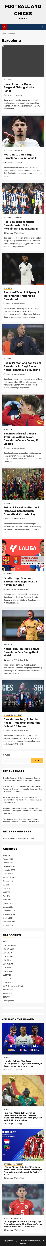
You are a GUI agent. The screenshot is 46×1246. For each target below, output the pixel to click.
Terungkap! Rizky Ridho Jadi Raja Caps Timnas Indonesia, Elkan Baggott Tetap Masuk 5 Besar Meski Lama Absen (22, 810)
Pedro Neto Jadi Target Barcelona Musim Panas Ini (21, 156)
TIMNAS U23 (7, 997)
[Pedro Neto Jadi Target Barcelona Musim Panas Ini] (23, 131)
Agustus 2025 (8, 881)
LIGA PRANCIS (8, 968)
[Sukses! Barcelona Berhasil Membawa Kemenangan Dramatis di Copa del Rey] (23, 484)
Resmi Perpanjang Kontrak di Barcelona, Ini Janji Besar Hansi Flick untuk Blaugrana (22, 366)
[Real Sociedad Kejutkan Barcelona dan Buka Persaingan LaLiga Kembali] (23, 198)
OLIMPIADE (7, 975)
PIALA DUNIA (8, 979)
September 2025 (9, 877)
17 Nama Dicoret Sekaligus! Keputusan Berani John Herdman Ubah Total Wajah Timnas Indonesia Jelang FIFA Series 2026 (22, 799)
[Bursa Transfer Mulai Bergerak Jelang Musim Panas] (23, 61)
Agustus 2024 (8, 925)
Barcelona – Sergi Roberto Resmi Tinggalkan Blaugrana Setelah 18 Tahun (22, 723)
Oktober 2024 (8, 918)
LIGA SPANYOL (17, 150)
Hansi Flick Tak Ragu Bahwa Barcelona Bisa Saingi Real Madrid (21, 652)
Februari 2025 (8, 903)
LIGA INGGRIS (8, 150)
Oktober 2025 (8, 874)
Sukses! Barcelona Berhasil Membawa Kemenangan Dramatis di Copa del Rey (21, 511)
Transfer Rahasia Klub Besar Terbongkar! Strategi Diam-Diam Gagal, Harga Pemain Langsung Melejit (23, 1063)
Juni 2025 (6, 889)
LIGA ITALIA (7, 960)
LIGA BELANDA (8, 949)
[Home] (4, 27)
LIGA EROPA (7, 80)
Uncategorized (8, 1001)
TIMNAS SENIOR (9, 990)
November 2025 (9, 870)
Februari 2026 (8, 859)
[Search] (42, 27)
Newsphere (34, 1240)
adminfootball (20, 233)
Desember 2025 (9, 866)
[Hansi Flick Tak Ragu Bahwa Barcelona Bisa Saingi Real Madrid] (23, 625)
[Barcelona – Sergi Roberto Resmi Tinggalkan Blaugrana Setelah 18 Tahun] (23, 696)
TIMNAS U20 (7, 993)
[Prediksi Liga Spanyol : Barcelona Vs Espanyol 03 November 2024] (23, 555)
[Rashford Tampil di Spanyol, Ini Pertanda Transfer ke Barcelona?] (23, 269)
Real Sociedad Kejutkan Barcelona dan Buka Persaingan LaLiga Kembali (21, 225)
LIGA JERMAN (8, 964)
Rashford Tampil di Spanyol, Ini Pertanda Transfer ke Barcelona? (22, 296)
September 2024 (9, 922)
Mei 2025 (6, 892)
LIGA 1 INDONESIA (9, 945)
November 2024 (9, 914)
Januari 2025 (8, 907)
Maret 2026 (7, 855)
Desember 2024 (9, 911)
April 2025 (6, 896)
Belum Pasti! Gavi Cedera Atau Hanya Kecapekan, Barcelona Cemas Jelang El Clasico (21, 438)
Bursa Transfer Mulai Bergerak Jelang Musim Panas (19, 87)
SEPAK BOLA (18, 217)
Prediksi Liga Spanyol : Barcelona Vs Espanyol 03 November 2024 (20, 582)
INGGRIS (6, 942)
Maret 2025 (7, 900)
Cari (6, 754)
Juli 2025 (6, 885)
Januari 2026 (8, 863)
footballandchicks (22, 589)
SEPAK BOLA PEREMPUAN (13, 986)
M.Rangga (19, 95)
